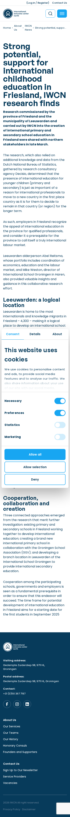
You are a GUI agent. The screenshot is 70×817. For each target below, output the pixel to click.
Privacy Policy (11, 809)
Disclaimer (29, 809)
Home (7, 28)
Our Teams (10, 733)
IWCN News (28, 28)
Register (43, 3)
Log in (31, 3)
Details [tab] (35, 334)
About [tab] (57, 334)
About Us (9, 720)
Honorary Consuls (15, 745)
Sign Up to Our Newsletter (20, 770)
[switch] (60, 413)
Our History (10, 739)
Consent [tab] (12, 334)
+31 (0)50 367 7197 (14, 693)
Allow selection (35, 467)
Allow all (35, 454)
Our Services (11, 726)
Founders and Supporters (20, 752)
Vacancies (10, 783)
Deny (35, 479)
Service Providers (14, 776)
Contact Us (59, 3)
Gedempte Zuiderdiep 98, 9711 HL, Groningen (24, 667)
